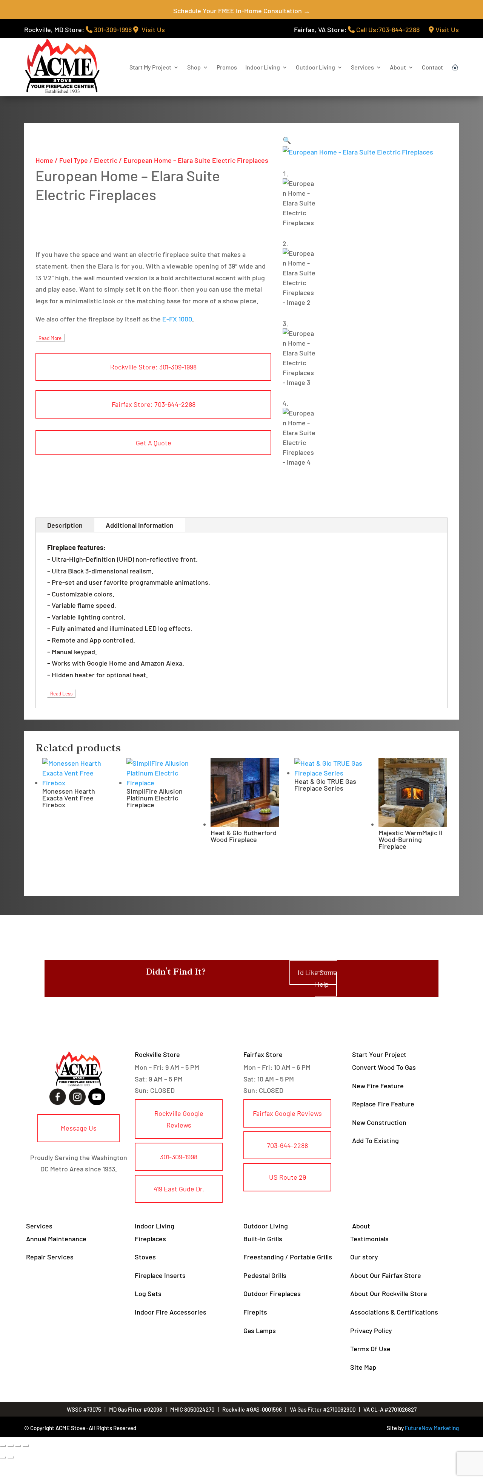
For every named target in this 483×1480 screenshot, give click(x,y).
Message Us (79, 1128)
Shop (194, 67)
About (398, 67)
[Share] (18, 1445)
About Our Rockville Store (388, 1293)
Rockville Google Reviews (178, 1119)
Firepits (255, 1312)
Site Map (363, 1367)
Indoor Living (262, 67)
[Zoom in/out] (3, 1445)
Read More (50, 338)
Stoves (145, 1257)
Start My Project (150, 67)
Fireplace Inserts (160, 1275)
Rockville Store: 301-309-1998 (153, 367)
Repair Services (50, 1257)
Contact (432, 67)
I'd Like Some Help (317, 978)
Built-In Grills (262, 1238)
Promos (227, 67)
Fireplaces (150, 1238)
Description (65, 525)
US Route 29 (287, 1177)
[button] (287, 140)
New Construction (379, 1122)
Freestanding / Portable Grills (287, 1257)
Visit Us (151, 29)
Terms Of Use (370, 1348)
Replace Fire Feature (383, 1104)
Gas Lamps (259, 1330)
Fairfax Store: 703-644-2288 (153, 404)
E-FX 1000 (177, 319)
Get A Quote (153, 443)
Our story (364, 1257)
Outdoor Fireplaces (272, 1293)
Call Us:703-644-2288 (387, 29)
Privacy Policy (371, 1330)
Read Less (61, 694)
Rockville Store (157, 1054)
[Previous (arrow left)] (3, 1457)
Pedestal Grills (264, 1275)
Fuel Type (73, 160)
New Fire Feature (378, 1085)
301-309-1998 (112, 29)
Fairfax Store (263, 1054)
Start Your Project (379, 1054)
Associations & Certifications (394, 1312)
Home (44, 160)
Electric (105, 160)
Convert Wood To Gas (384, 1067)
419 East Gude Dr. (179, 1189)
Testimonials (369, 1238)
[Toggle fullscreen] (11, 1445)
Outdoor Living (315, 67)
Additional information (140, 525)
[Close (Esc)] (26, 1445)
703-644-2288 (287, 1145)
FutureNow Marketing (432, 1427)
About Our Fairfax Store (385, 1275)
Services (362, 67)
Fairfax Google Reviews (287, 1113)
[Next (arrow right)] (11, 1457)
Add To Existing (375, 1140)
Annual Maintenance (56, 1238)
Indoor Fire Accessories (170, 1312)
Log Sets (148, 1293)
